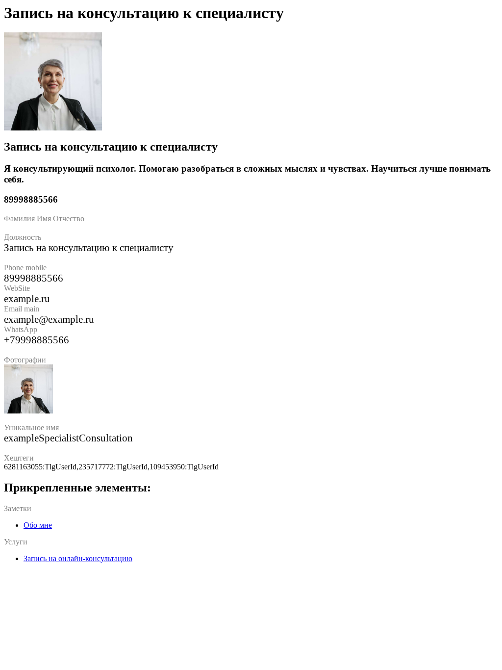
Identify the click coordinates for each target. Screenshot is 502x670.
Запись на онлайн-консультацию (78, 558)
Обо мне (38, 525)
